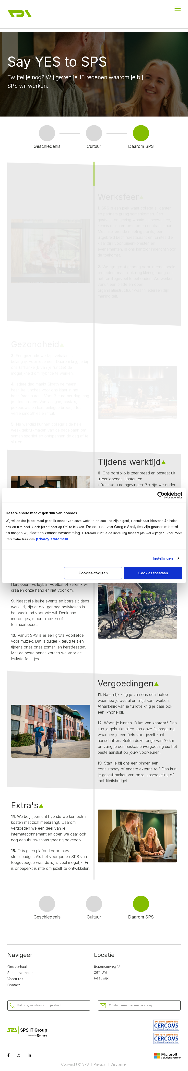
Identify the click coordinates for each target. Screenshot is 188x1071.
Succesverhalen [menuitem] (20, 973)
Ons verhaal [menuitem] (17, 967)
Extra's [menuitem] (172, 22)
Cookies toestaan (153, 573)
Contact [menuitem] (13, 985)
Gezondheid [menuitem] (45, 22)
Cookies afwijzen (93, 573)
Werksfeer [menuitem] (17, 22)
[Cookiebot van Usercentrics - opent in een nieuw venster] (161, 495)
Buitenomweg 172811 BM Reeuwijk (107, 972)
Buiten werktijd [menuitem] (112, 22)
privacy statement (52, 539)
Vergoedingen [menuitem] (146, 22)
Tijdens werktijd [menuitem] (77, 22)
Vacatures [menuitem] (15, 979)
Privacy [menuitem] (100, 1064)
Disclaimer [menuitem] (119, 1064)
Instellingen (163, 558)
